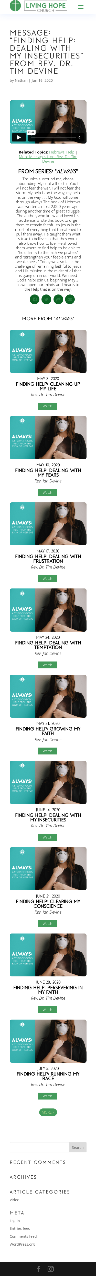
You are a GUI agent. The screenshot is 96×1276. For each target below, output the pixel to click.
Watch (47, 406)
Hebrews (57, 152)
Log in (15, 1220)
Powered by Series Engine (48, 1126)
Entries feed (20, 1228)
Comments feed (23, 1236)
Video (14, 1199)
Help (70, 152)
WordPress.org (22, 1244)
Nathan (21, 80)
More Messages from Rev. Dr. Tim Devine (48, 159)
